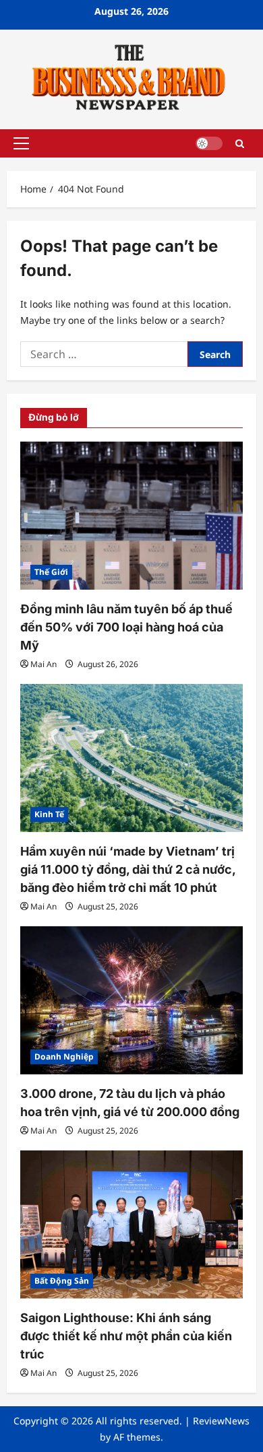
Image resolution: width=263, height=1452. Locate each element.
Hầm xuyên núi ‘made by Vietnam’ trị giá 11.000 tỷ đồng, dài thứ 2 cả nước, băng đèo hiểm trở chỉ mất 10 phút (127, 869)
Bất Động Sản (61, 1280)
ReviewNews (221, 1420)
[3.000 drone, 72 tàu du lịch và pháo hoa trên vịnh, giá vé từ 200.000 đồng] (131, 1000)
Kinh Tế (49, 814)
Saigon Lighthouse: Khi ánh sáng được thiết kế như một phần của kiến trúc (126, 1336)
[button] (21, 143)
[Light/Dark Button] (209, 143)
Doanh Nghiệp (64, 1056)
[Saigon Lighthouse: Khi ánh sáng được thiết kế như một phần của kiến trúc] (131, 1224)
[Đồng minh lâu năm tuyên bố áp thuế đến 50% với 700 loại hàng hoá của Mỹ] (131, 516)
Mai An (43, 664)
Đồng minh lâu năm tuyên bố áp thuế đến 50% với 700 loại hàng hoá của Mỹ (126, 627)
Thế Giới (51, 572)
